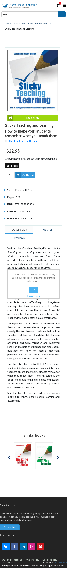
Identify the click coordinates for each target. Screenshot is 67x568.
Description (19, 229)
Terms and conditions (11, 559)
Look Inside (32, 117)
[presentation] (9, 457)
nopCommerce (60, 562)
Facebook (14, 546)
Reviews (19, 237)
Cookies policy (49, 559)
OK (33, 289)
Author (47, 229)
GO (61, 14)
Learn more (33, 296)
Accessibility (8, 562)
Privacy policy (32, 559)
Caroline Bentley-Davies (23, 140)
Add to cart (28, 175)
